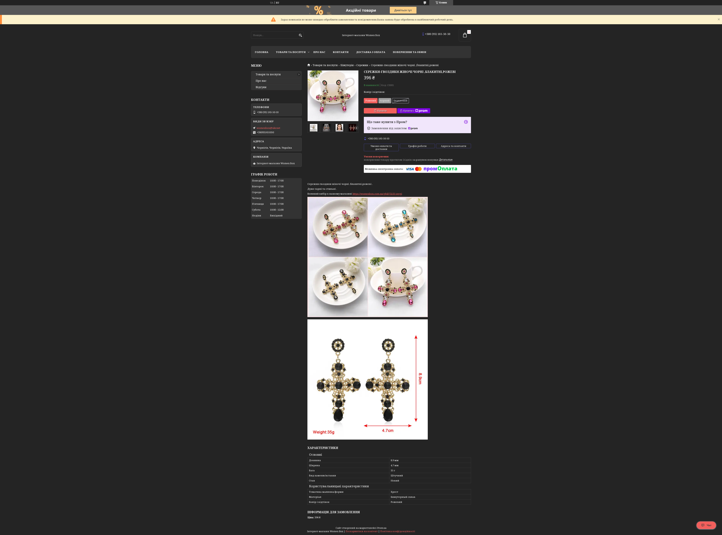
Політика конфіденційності (397, 531)
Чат (709, 525)
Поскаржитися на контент (362, 531)
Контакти (341, 52)
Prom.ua (381, 528)
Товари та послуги (291, 52)
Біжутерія (347, 65)
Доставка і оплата (370, 52)
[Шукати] (300, 35)
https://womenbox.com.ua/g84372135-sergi (377, 193)
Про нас (319, 52)
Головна (261, 52)
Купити (382, 110)
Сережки (362, 65)
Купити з (408, 110)
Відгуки (261, 87)
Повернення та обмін (409, 52)
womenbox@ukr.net (268, 127)
